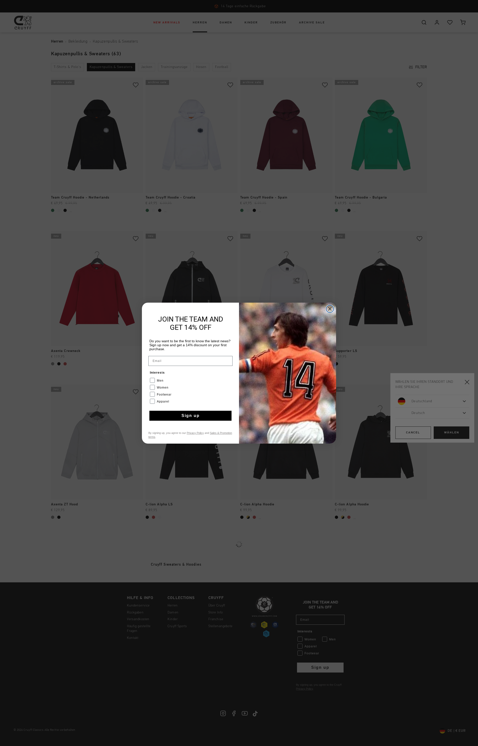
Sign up (190, 415)
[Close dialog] (330, 309)
